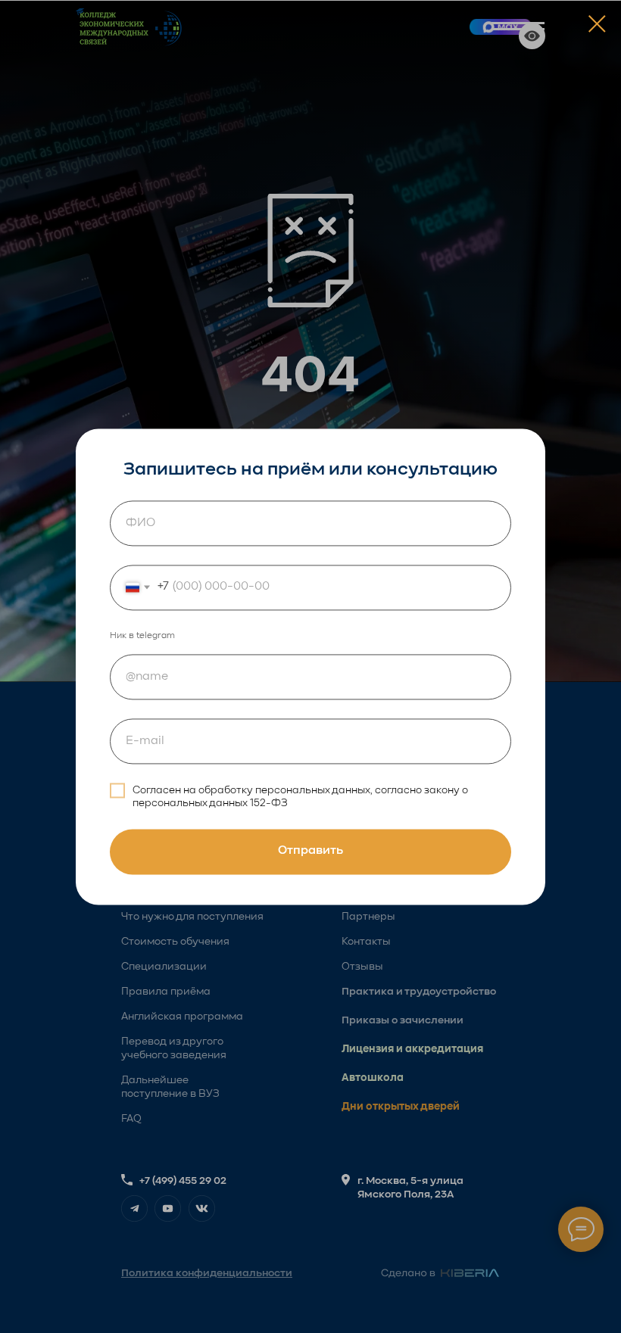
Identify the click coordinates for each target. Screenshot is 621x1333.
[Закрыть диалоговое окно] (597, 24)
